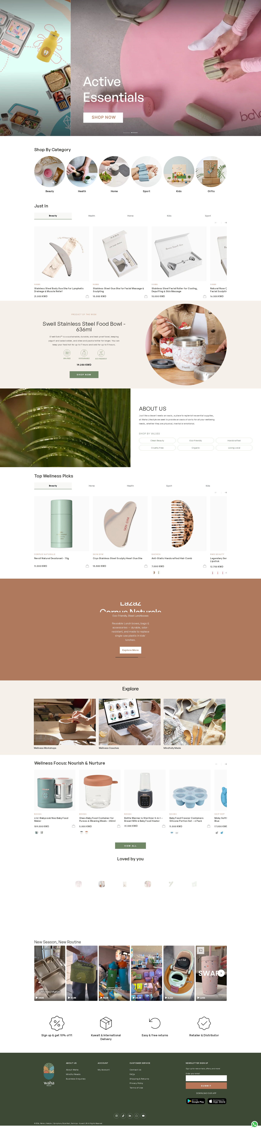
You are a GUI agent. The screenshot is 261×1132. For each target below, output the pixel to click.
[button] (49, 979)
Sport (208, 215)
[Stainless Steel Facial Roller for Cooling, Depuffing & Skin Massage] (179, 253)
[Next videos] (221, 979)
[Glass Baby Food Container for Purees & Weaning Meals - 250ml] (100, 790)
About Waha (72, 1076)
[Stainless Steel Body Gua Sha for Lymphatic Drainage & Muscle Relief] (61, 253)
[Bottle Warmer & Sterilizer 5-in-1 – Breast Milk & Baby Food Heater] (145, 790)
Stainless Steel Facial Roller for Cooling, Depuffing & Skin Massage (175, 289)
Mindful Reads (73, 1080)
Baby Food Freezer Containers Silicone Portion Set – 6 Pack (186, 819)
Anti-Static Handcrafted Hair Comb (172, 558)
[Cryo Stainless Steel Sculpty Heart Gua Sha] (120, 523)
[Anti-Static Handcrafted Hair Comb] (179, 523)
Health (91, 215)
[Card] (65, 722)
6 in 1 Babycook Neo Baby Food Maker (51, 819)
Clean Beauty (157, 440)
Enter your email (193, 1080)
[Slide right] (224, 223)
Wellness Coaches (109, 748)
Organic (196, 447)
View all (130, 846)
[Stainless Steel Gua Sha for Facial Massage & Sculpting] (120, 253)
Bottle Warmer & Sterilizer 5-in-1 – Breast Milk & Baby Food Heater (143, 819)
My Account (104, 1076)
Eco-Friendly (196, 440)
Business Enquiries (75, 1085)
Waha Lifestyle (46, 1130)
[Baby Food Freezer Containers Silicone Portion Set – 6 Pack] (190, 790)
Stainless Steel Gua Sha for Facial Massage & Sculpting (118, 289)
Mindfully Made (172, 748)
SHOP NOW (84, 374)
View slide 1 (126, 131)
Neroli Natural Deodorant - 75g (51, 558)
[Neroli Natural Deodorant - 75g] (61, 523)
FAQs (132, 1080)
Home (130, 215)
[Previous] (66, 884)
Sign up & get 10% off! (56, 1041)
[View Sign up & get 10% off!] (56, 1029)
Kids (169, 215)
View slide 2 (134, 131)
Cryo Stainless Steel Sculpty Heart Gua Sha (117, 558)
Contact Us (135, 1076)
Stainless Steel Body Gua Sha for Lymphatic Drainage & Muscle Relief (59, 289)
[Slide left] (217, 223)
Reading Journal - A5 (121, 921)
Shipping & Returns (139, 1085)
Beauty (53, 215)
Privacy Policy (136, 1089)
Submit (206, 1092)
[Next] (194, 884)
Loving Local (234, 447)
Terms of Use (136, 1094)
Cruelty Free (157, 447)
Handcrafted (234, 440)
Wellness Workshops (45, 748)
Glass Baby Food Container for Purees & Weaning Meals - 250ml (97, 819)
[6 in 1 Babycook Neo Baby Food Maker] (55, 790)
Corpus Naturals (130, 607)
